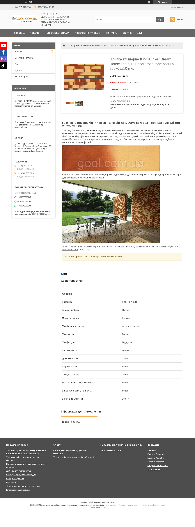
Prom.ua (111, 502)
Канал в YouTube (155, 458)
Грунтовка (11, 482)
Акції (139, 33)
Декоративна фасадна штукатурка (23, 486)
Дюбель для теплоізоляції (18, 471)
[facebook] (62, 274)
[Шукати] (160, 19)
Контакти (111, 33)
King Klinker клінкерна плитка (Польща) (90, 45)
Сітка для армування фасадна (21, 475)
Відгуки (127, 33)
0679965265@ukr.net (26, 193)
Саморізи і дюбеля (15, 478)
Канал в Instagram (156, 462)
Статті (18, 64)
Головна (19, 33)
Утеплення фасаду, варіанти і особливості (73, 457)
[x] (65, 274)
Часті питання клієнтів (110, 450)
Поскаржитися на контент (129, 505)
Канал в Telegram (155, 454)
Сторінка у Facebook (157, 465)
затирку (131, 246)
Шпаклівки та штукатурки (18, 490)
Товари (34, 33)
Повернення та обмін (88, 33)
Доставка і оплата (58, 33)
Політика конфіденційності (153, 505)
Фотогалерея (21, 76)
